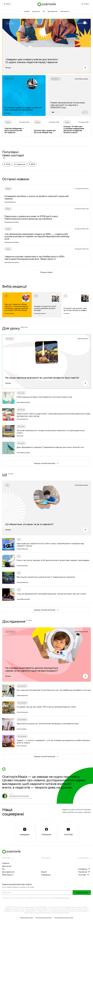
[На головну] (46, 4)
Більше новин (46, 272)
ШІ (44, 11)
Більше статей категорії (44, 463)
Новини (27, 11)
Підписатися (81, 892)
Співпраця (45, 875)
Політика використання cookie (63, 917)
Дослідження (52, 11)
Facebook (82, 872)
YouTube (82, 875)
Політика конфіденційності (43, 917)
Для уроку (36, 11)
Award (43, 872)
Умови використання (26, 917)
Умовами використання (62, 897)
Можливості (64, 11)
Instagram (82, 869)
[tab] (50, 112)
